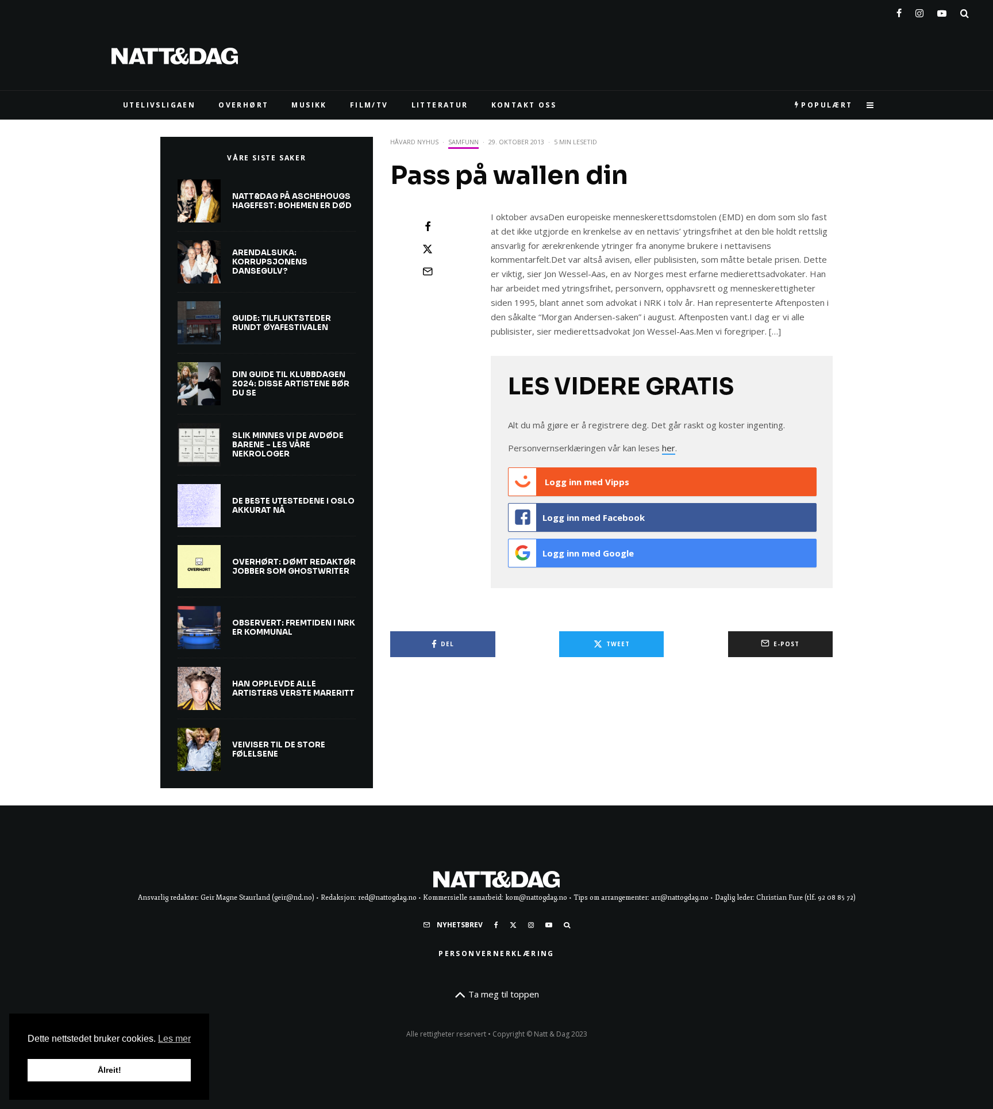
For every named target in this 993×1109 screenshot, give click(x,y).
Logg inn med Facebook (593, 517)
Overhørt (243, 105)
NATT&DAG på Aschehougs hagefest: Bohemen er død (292, 201)
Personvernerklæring (496, 953)
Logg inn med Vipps (585, 482)
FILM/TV (369, 105)
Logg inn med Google (588, 553)
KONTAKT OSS (523, 105)
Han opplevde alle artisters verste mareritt (293, 688)
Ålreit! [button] (109, 1070)
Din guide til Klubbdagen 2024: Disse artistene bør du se (290, 383)
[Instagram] (919, 11)
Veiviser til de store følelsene (278, 749)
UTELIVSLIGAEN (159, 105)
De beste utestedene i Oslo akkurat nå (293, 506)
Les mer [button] (174, 1038)
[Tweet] (427, 249)
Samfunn (463, 141)
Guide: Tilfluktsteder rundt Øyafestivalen (281, 323)
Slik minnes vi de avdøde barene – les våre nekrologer (288, 444)
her (668, 448)
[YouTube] (941, 11)
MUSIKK (308, 105)
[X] (513, 925)
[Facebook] (899, 11)
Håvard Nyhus (414, 141)
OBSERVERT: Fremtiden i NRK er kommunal (293, 627)
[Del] (427, 226)
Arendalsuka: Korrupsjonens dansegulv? (269, 261)
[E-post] (427, 271)
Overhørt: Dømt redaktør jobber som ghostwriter (294, 566)
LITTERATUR (439, 105)
